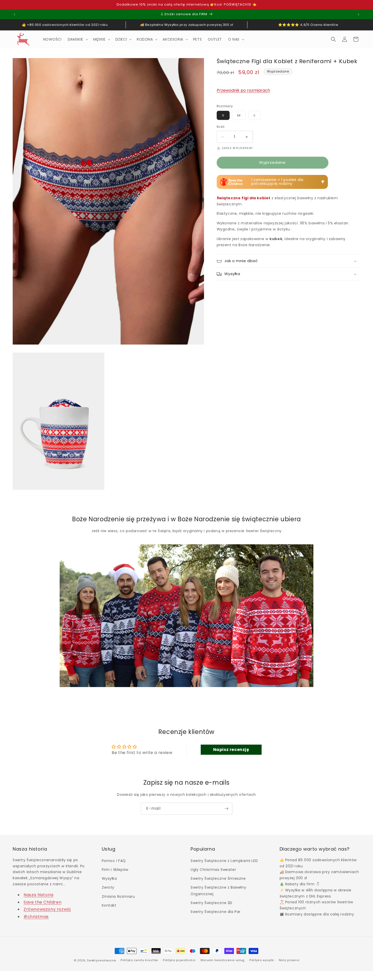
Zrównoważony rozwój (47, 909)
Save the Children (42, 902)
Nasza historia (38, 895)
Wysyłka (109, 878)
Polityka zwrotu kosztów (139, 960)
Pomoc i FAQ (114, 860)
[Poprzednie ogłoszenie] (14, 14)
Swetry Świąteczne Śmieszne (218, 878)
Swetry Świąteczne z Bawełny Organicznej (218, 890)
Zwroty (108, 887)
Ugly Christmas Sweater (213, 869)
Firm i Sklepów (115, 869)
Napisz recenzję (231, 749)
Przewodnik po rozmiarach (243, 91)
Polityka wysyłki (261, 960)
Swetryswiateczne (101, 960)
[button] (77, 39)
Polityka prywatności (179, 960)
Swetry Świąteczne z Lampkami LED (224, 860)
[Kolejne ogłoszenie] (358, 14)
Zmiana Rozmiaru (118, 896)
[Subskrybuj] (226, 809)
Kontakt (109, 905)
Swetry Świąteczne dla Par (216, 911)
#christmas (36, 917)
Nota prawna (289, 960)
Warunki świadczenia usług (222, 960)
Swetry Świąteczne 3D (211, 902)
